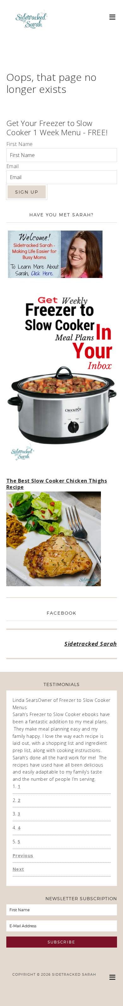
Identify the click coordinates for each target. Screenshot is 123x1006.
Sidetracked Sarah (31, 37)
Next (18, 869)
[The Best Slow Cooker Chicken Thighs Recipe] (53, 539)
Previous (23, 855)
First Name (19, 144)
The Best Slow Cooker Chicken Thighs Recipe (56, 483)
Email (12, 166)
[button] (112, 16)
